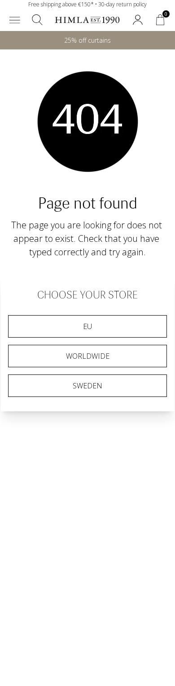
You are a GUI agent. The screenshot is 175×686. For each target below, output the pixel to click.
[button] (15, 20)
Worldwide (87, 356)
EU (87, 326)
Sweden (87, 386)
